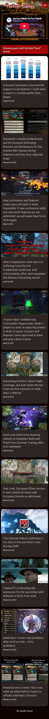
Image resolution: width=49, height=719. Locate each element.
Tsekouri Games (20, 6)
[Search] (40, 5)
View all (6, 51)
